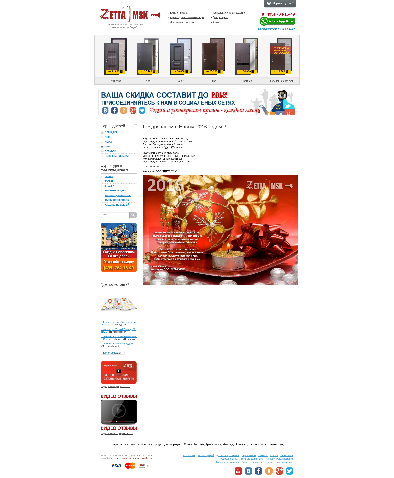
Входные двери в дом (252, 458)
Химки (188, 444)
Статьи (274, 455)
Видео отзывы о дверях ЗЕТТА (117, 433)
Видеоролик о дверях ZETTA (115, 386)
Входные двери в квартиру (279, 462)
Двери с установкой (252, 462)
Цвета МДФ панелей (118, 195)
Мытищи (228, 444)
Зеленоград (276, 444)
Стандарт (111, 132)
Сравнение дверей (117, 205)
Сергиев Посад (258, 444)
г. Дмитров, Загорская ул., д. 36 (117, 343)
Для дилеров (220, 17)
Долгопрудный (173, 444)
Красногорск (213, 444)
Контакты (218, 22)
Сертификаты (249, 455)
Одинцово (241, 444)
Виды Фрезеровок (117, 200)
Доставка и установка (182, 22)
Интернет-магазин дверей (279, 458)
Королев (199, 444)
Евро (108, 146)
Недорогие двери (229, 458)
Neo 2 (108, 142)
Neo (107, 137)
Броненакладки (115, 190)
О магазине (189, 455)
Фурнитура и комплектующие (187, 17)
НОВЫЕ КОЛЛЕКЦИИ (117, 156)
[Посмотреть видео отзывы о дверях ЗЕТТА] (119, 412)
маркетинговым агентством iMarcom (134, 458)
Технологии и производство (229, 12)
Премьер (110, 151)
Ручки (109, 181)
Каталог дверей (179, 12)
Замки (109, 176)
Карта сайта (286, 455)
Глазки (109, 186)
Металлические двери (227, 462)
